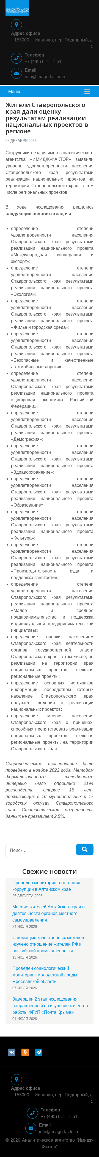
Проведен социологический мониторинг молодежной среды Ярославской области (44, 975)
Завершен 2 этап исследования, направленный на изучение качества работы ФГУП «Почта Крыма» (50, 1006)
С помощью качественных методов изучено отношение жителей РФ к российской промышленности (48, 944)
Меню (14, 91)
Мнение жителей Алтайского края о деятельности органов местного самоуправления (48, 913)
